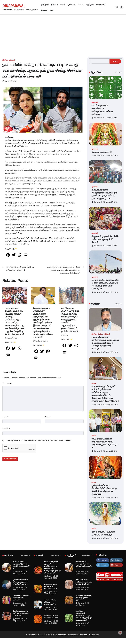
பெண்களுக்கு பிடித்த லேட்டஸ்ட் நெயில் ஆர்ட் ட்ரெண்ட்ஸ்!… (21, 613)
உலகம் (62, 4)
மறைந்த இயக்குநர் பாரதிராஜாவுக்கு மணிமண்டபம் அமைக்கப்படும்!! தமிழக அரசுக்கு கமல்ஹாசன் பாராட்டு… (105, 343)
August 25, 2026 (112, 352)
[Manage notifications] (120, 633)
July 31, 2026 (80, 605)
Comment (7, 383)
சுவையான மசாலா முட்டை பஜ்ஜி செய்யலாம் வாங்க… (51, 586)
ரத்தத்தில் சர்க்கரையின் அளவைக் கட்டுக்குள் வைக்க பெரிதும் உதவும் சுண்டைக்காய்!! (84, 615)
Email (48, 416)
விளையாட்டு (101, 4)
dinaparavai (98, 118)
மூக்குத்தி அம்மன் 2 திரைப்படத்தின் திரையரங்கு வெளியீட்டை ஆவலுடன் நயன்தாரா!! (104, 489)
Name (5, 416)
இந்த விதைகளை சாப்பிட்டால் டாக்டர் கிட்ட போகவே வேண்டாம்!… (84, 581)
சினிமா (80, 4)
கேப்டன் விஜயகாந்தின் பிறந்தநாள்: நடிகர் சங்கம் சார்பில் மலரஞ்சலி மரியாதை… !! (105, 443)
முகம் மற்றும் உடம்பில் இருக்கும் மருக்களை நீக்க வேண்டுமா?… (20, 581)
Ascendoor (73, 634)
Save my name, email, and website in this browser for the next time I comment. (38, 440)
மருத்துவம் (90, 4)
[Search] (122, 7)
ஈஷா (52, 10)
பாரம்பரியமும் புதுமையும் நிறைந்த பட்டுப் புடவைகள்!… (21, 597)
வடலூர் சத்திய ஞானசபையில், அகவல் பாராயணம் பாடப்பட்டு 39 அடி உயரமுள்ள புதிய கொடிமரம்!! (105, 284)
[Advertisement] (63, 33)
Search (115, 61)
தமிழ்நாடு (45, 4)
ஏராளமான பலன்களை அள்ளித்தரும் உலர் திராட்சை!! (83, 597)
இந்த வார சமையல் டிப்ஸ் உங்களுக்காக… (52, 616)
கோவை (44, 10)
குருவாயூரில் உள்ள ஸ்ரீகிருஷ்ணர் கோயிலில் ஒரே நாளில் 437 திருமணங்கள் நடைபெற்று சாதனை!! (104, 194)
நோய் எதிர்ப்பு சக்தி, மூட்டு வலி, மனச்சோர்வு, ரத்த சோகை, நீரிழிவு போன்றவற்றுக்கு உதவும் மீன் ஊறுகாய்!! (52, 567)
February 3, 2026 (50, 578)
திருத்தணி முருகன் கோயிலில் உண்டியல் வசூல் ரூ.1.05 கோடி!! (105, 239)
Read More (24, 555)
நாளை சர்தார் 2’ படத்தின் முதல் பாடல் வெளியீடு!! (103, 533)
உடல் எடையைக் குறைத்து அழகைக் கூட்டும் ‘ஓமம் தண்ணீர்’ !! (21, 564)
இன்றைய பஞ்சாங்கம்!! (102, 152)
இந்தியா (54, 4)
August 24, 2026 (112, 118)
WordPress (95, 634)
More (117, 72)
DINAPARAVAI (13, 5)
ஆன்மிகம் (71, 4)
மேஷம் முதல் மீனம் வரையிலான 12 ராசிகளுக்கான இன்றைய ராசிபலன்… (103, 110)
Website (6, 428)
